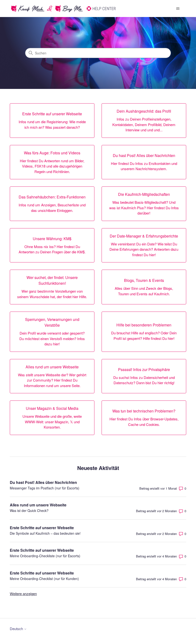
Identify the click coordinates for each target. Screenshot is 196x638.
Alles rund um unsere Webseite (38, 505)
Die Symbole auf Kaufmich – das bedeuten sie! (45, 533)
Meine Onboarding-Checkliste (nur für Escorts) (45, 555)
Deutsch (17, 628)
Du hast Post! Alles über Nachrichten (43, 482)
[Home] (64, 8)
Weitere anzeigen (23, 593)
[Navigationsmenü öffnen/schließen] (177, 8)
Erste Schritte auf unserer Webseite (42, 527)
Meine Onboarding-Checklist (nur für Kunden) (44, 578)
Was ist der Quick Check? (29, 510)
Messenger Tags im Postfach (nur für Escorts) (44, 488)
